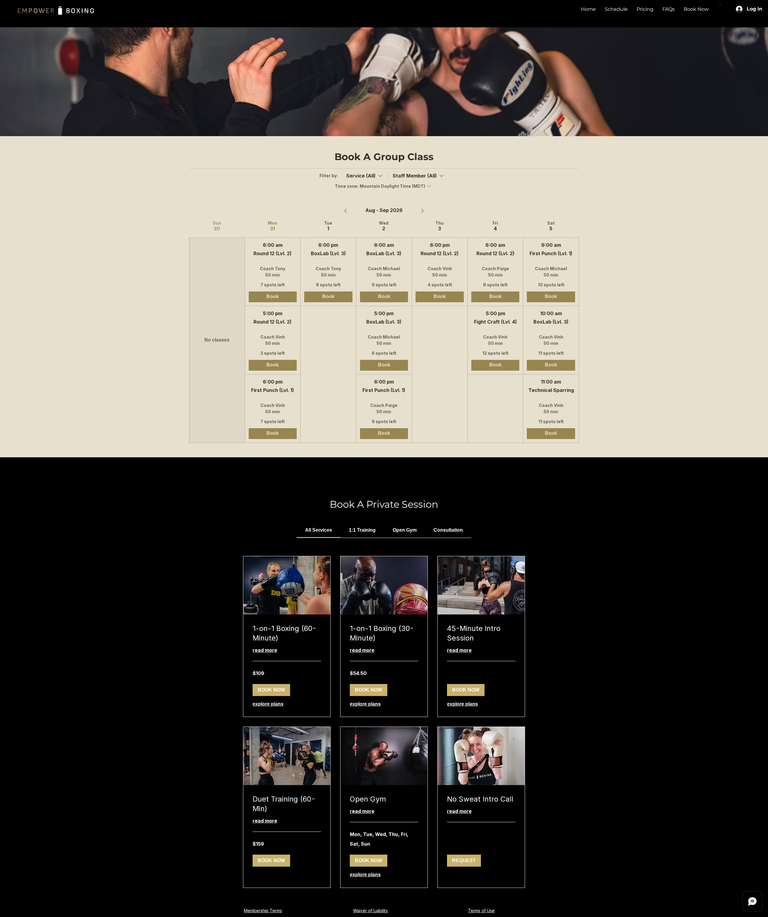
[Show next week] (422, 210)
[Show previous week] (345, 210)
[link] (318, 530)
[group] (217, 331)
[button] (720, 5)
